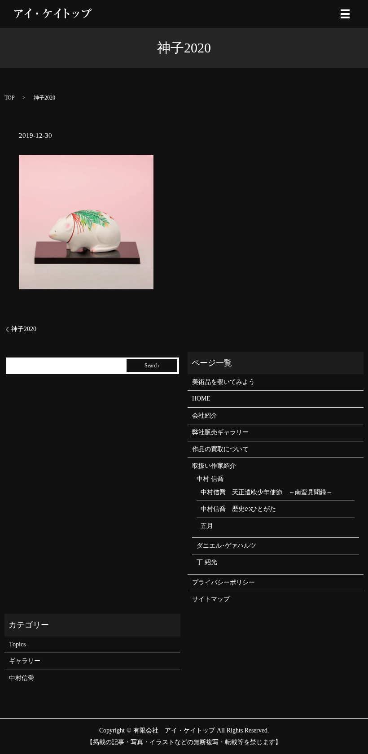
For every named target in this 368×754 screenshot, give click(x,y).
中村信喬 (21, 678)
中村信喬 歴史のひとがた (238, 509)
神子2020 (23, 329)
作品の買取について (220, 449)
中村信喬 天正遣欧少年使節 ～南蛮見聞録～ (267, 492)
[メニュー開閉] (345, 13)
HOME (201, 398)
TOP (9, 98)
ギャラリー (24, 661)
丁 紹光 (207, 562)
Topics (17, 644)
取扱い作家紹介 (214, 465)
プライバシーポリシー (223, 582)
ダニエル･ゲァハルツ (226, 545)
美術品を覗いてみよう (223, 382)
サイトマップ (211, 599)
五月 (207, 526)
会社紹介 (204, 415)
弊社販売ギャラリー (220, 432)
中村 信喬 (210, 478)
